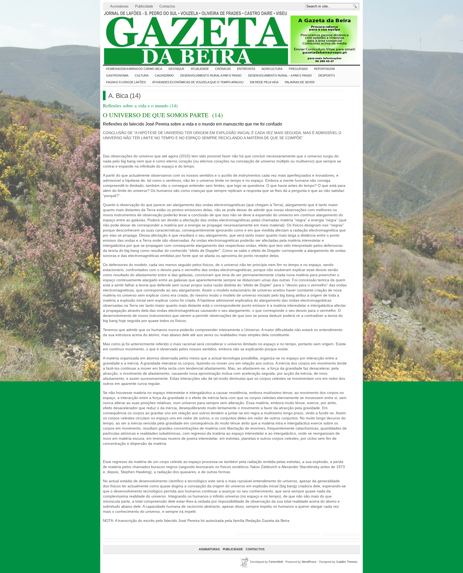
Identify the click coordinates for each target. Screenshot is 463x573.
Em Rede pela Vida (264, 82)
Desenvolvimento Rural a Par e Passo (211, 75)
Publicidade (144, 6)
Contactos (167, 6)
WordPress (309, 561)
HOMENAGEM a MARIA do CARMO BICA (134, 68)
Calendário (164, 75)
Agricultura (272, 68)
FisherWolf (276, 561)
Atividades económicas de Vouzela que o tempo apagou (198, 82)
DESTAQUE (176, 68)
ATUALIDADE (200, 68)
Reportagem (324, 68)
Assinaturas (119, 6)
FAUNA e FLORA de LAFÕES (126, 82)
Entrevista (246, 68)
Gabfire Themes (346, 561)
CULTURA (141, 75)
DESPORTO (326, 75)
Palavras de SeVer (300, 82)
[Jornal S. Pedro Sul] (151, 37)
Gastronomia (117, 75)
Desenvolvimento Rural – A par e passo (280, 75)
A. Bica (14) (124, 95)
